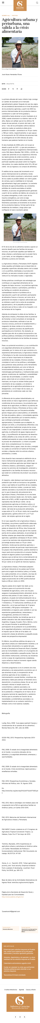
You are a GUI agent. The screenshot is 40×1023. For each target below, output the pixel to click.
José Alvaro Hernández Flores (12, 74)
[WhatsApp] (21, 89)
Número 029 (6, 15)
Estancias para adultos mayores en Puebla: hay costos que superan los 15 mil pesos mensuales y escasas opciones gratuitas (19, 951)
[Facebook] (9, 89)
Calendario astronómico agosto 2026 (17, 963)
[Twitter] (13, 89)
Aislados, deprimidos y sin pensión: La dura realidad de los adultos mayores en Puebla (19, 958)
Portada (15, 15)
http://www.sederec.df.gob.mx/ (13, 897)
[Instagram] (20, 1017)
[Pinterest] (17, 89)
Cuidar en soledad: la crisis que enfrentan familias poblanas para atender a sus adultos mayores (19, 969)
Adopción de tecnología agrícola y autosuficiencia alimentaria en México (29, 930)
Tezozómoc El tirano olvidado (14, 975)
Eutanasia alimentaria (8, 929)
